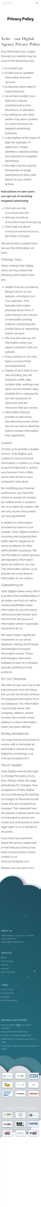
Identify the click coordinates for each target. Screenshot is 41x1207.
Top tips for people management (16, 1035)
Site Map (5, 997)
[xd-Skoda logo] (20, 1097)
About (4, 957)
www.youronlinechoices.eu (22, 231)
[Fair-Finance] (7, 1079)
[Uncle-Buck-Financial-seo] (20, 1088)
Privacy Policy (7, 993)
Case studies (7, 961)
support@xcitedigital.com (13, 942)
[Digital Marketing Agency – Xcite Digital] (7, 3)
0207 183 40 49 (8, 939)
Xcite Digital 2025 (9, 1000)
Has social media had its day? (14, 1032)
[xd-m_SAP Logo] (7, 1097)
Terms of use (7, 989)
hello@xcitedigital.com (15, 758)
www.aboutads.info (17, 212)
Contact (5, 968)
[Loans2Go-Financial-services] (20, 1079)
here (31, 868)
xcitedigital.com (26, 296)
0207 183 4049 (8, 972)
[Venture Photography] (34, 1088)
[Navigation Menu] (36, 3)
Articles (4, 965)
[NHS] (34, 1079)
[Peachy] (7, 1088)
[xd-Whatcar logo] (34, 1097)
